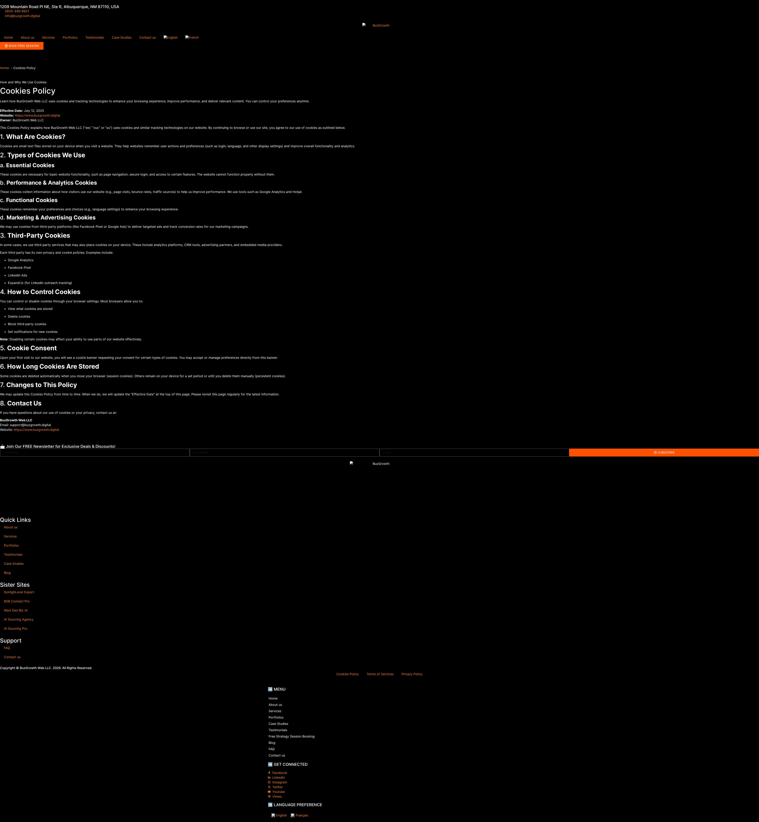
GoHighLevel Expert (19, 592)
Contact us (147, 37)
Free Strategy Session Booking (292, 736)
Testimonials (94, 37)
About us (27, 37)
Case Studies (121, 37)
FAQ (7, 648)
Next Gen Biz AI (15, 610)
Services (48, 37)
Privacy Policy (412, 674)
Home (8, 37)
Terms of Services (380, 674)
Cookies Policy (347, 674)
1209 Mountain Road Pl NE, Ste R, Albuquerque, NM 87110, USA (59, 6)
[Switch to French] (192, 37)
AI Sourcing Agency (18, 619)
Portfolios (70, 37)
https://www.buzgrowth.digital (37, 115)
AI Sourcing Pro (15, 628)
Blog (7, 573)
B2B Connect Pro (17, 601)
